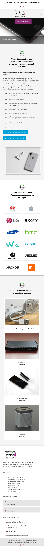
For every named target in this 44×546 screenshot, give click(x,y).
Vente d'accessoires (13, 485)
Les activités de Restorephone (16, 479)
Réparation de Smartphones (16, 481)
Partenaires (32, 542)
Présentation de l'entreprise (15, 477)
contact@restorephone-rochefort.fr (28, 2)
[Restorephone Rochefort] (22, 13)
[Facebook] (21, 7)
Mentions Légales (23, 542)
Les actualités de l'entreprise (16, 489)
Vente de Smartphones (14, 483)
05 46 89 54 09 (11, 2)
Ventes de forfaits (13, 487)
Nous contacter (12, 491)
